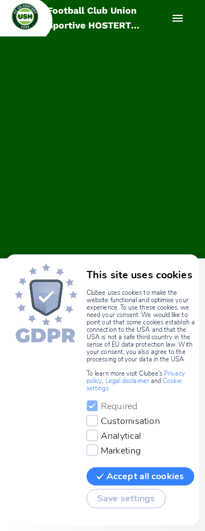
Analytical (121, 436)
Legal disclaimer (127, 381)
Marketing (121, 450)
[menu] (177, 18)
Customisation (130, 421)
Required (119, 406)
